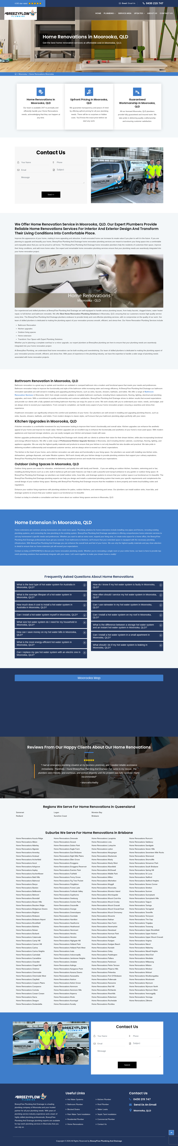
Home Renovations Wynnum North (143, 986)
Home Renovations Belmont (27, 895)
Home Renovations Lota (102, 842)
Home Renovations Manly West (105, 863)
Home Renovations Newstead (104, 930)
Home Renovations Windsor (140, 969)
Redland (19, 816)
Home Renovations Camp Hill (28, 941)
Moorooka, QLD (142, 1110)
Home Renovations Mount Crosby (105, 902)
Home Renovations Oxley (102, 951)
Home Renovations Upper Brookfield (144, 930)
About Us (152, 13)
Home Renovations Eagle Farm (67, 849)
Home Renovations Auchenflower (29, 874)
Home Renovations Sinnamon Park (143, 863)
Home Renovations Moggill (103, 884)
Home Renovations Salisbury (141, 842)
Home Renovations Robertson (104, 997)
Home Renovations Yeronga (140, 997)
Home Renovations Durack (65, 842)
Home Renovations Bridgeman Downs (31, 909)
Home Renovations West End (141, 955)
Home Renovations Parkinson (104, 962)
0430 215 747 (154, 3)
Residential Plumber (75, 1119)
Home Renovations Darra (26, 997)
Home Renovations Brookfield (28, 923)
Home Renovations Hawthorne (66, 923)
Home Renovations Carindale (28, 955)
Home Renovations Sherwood (141, 856)
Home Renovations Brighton (27, 912)
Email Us (131, 3)
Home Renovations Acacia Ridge (29, 838)
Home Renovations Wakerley (141, 948)
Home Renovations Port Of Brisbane (107, 976)
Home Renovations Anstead (27, 856)
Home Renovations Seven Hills (142, 849)
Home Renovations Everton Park (67, 870)
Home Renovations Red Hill (103, 986)
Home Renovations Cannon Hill (29, 944)
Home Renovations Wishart (140, 972)
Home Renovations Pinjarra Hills (105, 969)
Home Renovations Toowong (141, 926)
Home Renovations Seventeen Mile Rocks (146, 852)
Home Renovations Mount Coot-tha (106, 898)
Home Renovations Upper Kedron (143, 934)
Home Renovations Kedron (65, 979)
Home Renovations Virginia (140, 941)
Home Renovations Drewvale (66, 838)
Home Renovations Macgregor (104, 852)
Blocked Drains (73, 1109)
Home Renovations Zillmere (140, 1001)
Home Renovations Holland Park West (69, 948)
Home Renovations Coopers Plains (30, 983)
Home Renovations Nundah (103, 948)
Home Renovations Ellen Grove (67, 859)
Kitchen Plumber (104, 1099)
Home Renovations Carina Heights (30, 951)
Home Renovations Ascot (26, 863)
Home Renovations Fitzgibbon (66, 884)
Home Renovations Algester (27, 849)
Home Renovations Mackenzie (104, 856)
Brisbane (95, 816)
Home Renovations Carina (27, 948)
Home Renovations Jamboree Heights (69, 958)
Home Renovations (75, 1124)
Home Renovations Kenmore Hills (68, 990)
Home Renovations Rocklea (103, 1004)
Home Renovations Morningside (105, 895)
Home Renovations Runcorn (141, 838)
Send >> (51, 195)
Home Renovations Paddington (104, 955)
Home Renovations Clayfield (27, 979)
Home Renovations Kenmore (66, 986)
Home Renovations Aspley (27, 870)
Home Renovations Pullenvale (104, 979)
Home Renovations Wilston (140, 965)
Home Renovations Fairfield (65, 874)
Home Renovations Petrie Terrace (105, 965)
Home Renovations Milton (102, 877)
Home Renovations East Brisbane (68, 852)
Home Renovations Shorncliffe (141, 859)
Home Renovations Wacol (140, 944)
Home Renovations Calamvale (28, 937)
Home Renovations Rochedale (104, 1001)
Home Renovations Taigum (140, 902)
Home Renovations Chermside (28, 972)
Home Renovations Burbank (27, 934)
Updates (138, 13)
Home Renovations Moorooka (41, 74)
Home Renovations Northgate (104, 937)
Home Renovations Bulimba (27, 926)
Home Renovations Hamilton (65, 919)
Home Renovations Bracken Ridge (30, 905)
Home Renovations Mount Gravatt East (108, 909)
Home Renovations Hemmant (66, 930)
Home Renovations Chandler (28, 962)
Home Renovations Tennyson (141, 916)
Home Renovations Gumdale (66, 916)
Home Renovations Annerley (27, 852)
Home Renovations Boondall (27, 898)
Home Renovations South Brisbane (143, 867)
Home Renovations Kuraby (65, 1004)
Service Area (124, 13)
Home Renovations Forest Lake (67, 888)
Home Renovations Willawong (141, 962)
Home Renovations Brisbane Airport (30, 919)
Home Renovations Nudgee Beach (106, 944)
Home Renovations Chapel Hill (28, 965)
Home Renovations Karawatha (66, 976)
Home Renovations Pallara (103, 958)
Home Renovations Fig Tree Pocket (68, 881)
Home (98, 13)
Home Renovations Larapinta (104, 838)
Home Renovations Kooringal (66, 1001)
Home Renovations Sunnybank (142, 895)
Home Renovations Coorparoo (28, 986)
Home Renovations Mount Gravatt (106, 905)
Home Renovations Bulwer (27, 930)
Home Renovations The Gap (141, 919)
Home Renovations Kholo (64, 997)
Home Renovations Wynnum (141, 983)
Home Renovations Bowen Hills (29, 902)
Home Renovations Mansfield (104, 867)
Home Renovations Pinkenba (104, 972)
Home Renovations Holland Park (67, 944)
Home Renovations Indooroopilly (67, 955)
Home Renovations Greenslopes (67, 912)
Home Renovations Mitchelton (104, 881)
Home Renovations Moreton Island (106, 891)
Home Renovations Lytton (102, 849)
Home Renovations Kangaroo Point (68, 969)
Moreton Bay (97, 812)
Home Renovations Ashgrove (28, 867)
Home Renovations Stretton (140, 888)
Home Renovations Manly (102, 859)
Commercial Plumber (106, 1119)
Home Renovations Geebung (66, 898)
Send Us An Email (145, 1104)
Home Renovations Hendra (65, 934)
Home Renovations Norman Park (105, 934)
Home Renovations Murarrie (103, 916)
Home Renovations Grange (65, 909)
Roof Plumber (103, 1104)
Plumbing (109, 13)
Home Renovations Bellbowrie (28, 891)
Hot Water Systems (75, 1099)
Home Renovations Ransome (104, 983)
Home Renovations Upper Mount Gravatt (146, 937)
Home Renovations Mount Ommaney (107, 912)
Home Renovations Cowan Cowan (30, 993)
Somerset (20, 812)
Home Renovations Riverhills (103, 993)
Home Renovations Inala (64, 951)
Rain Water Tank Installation (78, 1114)
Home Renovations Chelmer (27, 969)
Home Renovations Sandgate (141, 845)
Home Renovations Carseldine (28, 958)
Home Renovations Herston (65, 937)
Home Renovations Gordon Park (67, 902)
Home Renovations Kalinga (65, 965)
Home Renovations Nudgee (103, 941)
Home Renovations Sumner (140, 891)
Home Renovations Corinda (27, 990)
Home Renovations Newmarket (104, 926)
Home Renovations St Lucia (140, 874)
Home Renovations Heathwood (66, 926)
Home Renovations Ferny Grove (67, 877)
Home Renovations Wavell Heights (143, 951)
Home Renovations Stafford (140, 877)
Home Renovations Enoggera (66, 863)
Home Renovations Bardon (27, 888)
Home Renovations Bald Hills (28, 877)
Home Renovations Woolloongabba (143, 976)
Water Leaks (102, 1109)
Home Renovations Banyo (27, 884)
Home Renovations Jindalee (65, 962)
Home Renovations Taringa (140, 905)
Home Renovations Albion (26, 842)
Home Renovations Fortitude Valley (68, 891)
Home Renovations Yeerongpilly (142, 993)
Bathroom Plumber (75, 1104)
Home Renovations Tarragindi (141, 909)
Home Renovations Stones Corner (143, 884)
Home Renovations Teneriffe (141, 912)
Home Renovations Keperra (65, 993)
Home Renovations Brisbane (28, 916)
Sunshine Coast (60, 816)
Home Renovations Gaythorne (66, 895)
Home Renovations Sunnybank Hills (144, 898)
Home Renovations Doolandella (29, 1004)
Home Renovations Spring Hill (141, 870)
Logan (56, 812)
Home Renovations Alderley (27, 845)
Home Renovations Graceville (66, 905)
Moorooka (23, 74)
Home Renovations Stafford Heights (144, 881)
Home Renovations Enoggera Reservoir (70, 867)
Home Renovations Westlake (141, 958)
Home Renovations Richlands (104, 990)
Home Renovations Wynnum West (143, 990)
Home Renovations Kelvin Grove (67, 983)
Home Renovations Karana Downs (68, 972)
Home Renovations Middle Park (105, 874)
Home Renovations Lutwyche (104, 845)
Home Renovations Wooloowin (142, 979)
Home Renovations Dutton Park (67, 845)
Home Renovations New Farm (104, 923)
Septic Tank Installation (106, 1114)
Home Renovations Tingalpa (141, 923)
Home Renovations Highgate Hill (67, 941)
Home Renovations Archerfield (28, 859)
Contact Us (166, 13)
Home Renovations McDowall (104, 870)
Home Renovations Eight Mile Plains (69, 856)
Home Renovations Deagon (27, 1001)
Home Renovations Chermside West (31, 976)
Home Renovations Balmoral (28, 881)
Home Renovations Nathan (103, 919)
